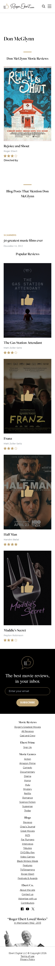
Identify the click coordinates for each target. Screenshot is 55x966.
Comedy (27, 767)
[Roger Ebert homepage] (19, 6)
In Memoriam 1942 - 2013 (27, 923)
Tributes (27, 848)
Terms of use (27, 956)
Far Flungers (27, 839)
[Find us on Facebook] (22, 909)
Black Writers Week (27, 861)
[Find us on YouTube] (27, 909)
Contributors (27, 903)
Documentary (27, 772)
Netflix (27, 793)
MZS (27, 835)
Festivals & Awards (27, 878)
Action (27, 759)
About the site (27, 890)
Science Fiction (27, 802)
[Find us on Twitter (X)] (33, 909)
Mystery (27, 789)
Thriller (27, 810)
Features (27, 865)
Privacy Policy (27, 959)
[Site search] (43, 6)
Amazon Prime (27, 763)
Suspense (27, 806)
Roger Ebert (27, 874)
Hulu (27, 784)
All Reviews (28, 731)
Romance (27, 797)
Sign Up (27, 747)
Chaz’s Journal (27, 826)
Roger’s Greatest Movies (27, 727)
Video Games (27, 856)
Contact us (27, 894)
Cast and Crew (27, 735)
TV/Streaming (27, 869)
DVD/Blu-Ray (27, 852)
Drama (27, 776)
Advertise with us (27, 898)
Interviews (27, 844)
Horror (27, 780)
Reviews (27, 822)
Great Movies (27, 831)
